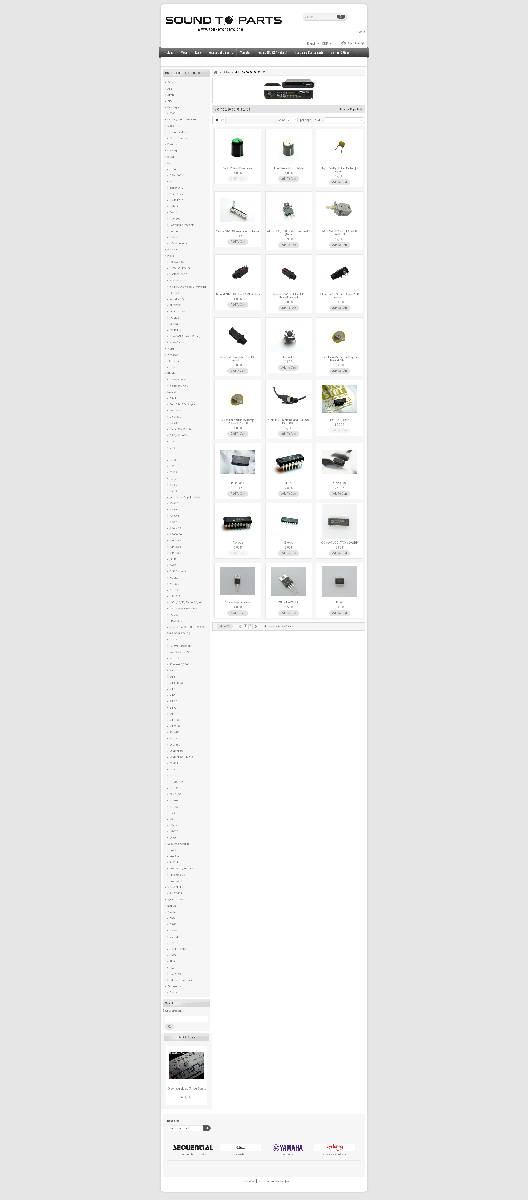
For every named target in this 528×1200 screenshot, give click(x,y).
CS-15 (172, 924)
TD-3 (172, 113)
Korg (198, 52)
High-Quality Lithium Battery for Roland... (339, 170)
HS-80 (173, 491)
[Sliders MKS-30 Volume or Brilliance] (238, 210)
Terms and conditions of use (274, 1181)
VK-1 (172, 819)
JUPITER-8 (175, 552)
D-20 (172, 453)
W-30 (172, 837)
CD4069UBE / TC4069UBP (339, 542)
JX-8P (172, 565)
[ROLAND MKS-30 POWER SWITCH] (339, 210)
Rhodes (171, 373)
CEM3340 (339, 483)
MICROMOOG (178, 274)
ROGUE (174, 317)
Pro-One (174, 856)
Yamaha (245, 52)
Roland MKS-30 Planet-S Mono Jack (238, 294)
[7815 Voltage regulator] (238, 581)
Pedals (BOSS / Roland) (272, 52)
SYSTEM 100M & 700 (181, 757)
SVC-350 (174, 744)
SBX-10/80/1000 (179, 664)
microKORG (176, 187)
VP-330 (173, 831)
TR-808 (173, 800)
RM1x (172, 961)
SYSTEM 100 (176, 750)
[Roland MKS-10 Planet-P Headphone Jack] (289, 273)
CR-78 (173, 422)
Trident (173, 237)
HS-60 (173, 484)
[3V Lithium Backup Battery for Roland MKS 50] (339, 336)
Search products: (173, 1010)
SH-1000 (174, 720)
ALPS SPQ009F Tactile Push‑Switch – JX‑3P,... (288, 232)
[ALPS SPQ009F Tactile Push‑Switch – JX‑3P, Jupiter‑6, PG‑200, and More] (289, 210)
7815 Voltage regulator (238, 602)
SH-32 (172, 707)
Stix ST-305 (175, 893)
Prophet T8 (176, 880)
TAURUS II (175, 330)
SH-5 (172, 689)
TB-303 (173, 763)
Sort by (319, 120)
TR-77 (172, 775)
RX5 (171, 967)
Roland (169, 52)
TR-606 (174, 788)
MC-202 (174, 577)
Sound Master (175, 887)
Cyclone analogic (177, 131)
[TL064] (289, 462)
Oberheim (173, 361)
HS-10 (172, 478)
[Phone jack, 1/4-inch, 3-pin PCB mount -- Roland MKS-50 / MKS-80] (238, 336)
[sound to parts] (223, 21)
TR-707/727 (176, 794)
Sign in (361, 32)
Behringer (173, 107)
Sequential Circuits (221, 52)
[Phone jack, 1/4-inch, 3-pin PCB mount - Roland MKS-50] (339, 273)
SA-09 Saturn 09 (179, 651)
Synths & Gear (340, 52)
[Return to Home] (215, 72)
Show (281, 120)
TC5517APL (238, 483)
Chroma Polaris (178, 379)
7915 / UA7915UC (288, 602)
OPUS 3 (174, 292)
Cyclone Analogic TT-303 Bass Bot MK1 (186, 1088)
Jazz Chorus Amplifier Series (185, 497)
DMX (172, 367)
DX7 (171, 942)
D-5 (171, 441)
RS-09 (173, 639)
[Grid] (217, 120)
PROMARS (175, 620)
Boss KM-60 (176, 410)
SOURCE (174, 323)
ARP (169, 101)
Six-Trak (173, 862)
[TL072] (339, 581)
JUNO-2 (174, 515)
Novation (172, 354)
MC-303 (174, 583)
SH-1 (172, 670)
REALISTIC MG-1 (178, 311)
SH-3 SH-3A (176, 682)
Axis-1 (172, 398)
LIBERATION (176, 261)
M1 (170, 181)
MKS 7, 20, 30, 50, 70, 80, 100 (186, 602)
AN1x (172, 918)
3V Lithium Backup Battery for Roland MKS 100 (238, 421)
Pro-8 (172, 850)
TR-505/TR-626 (178, 781)
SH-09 (173, 701)
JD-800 (173, 503)
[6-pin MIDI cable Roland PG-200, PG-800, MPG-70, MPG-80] (289, 399)
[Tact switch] (289, 336)
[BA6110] (289, 521)
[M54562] (238, 521)
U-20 (172, 812)
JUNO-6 (174, 521)
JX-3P (172, 559)
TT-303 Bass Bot (178, 138)
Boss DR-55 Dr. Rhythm (182, 404)
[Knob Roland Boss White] (289, 147)
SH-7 (172, 695)
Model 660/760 (179, 385)
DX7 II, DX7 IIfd (178, 949)
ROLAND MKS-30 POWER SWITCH (339, 232)
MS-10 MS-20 (176, 200)
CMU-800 (175, 416)
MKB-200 (174, 596)
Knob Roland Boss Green (238, 168)
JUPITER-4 (175, 540)
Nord (170, 348)
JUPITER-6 (175, 546)
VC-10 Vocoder (178, 243)
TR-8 (172, 769)
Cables (173, 992)
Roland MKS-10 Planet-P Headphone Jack (288, 295)
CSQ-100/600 (178, 435)
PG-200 (174, 614)
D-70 (172, 466)
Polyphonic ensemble (181, 224)
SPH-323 (174, 732)
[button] (175, 1151)
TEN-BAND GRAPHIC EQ (184, 336)
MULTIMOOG (177, 280)
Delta (172, 169)
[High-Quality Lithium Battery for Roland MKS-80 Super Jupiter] (339, 147)
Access (171, 82)
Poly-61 (173, 212)
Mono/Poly (176, 193)
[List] (223, 120)
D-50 (172, 460)
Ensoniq (172, 150)
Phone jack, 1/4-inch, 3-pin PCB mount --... (237, 358)
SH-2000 (174, 726)
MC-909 (174, 590)
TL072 (339, 602)
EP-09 (173, 472)
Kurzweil (172, 249)
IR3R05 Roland (339, 420)
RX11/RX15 (175, 973)
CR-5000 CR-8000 (180, 429)
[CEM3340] (339, 462)
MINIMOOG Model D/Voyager (187, 286)
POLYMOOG (177, 299)
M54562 (238, 542)
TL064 (289, 483)
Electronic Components (309, 52)
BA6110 (288, 542)
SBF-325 (174, 658)
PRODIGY (175, 305)
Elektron (172, 144)
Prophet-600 (177, 874)
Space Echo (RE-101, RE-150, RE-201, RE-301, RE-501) (186, 630)
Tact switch (289, 357)
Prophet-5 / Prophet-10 (183, 868)
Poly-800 (174, 218)
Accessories (172, 62)
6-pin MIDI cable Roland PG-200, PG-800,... (289, 421)
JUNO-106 (175, 534)
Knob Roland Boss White (289, 168)
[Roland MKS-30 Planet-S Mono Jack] (238, 273)
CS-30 (173, 930)
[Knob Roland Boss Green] (238, 147)
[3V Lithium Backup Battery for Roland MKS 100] (238, 399)
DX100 (173, 955)
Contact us (248, 1181)
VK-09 (173, 825)
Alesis (170, 94)
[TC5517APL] (238, 462)
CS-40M (174, 936)
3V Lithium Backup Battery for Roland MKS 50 (339, 358)
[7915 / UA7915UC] (289, 581)
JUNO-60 (175, 528)
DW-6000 (175, 175)
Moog (184, 52)
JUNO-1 (174, 509)
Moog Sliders (177, 342)
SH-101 (173, 713)
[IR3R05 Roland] (339, 399)
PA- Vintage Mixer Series (183, 608)
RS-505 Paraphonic (180, 645)
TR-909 (174, 806)
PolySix (173, 231)
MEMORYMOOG (179, 268)
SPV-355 (174, 738)
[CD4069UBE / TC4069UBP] (339, 521)
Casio (170, 125)
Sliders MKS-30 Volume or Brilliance (238, 231)
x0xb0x (171, 905)
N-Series (174, 206)
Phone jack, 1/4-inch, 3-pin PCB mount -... (339, 295)
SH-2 (172, 676)
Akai (169, 88)
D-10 (172, 447)
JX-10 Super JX (177, 571)
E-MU (170, 156)
